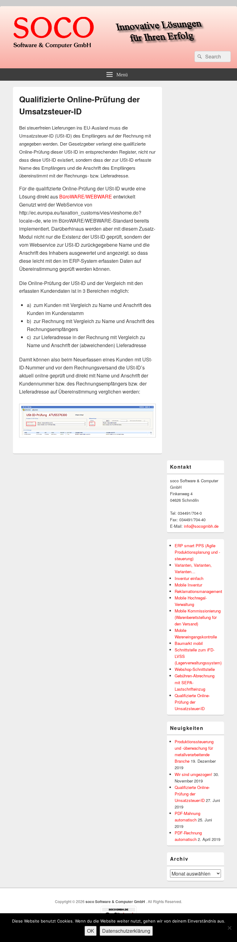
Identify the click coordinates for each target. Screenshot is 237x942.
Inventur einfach (189, 578)
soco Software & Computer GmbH (115, 901)
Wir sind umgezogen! (193, 774)
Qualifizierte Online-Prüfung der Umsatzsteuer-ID (192, 702)
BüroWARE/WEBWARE (85, 196)
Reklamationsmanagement (198, 591)
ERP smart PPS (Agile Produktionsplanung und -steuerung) (197, 552)
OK (90, 930)
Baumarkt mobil (189, 643)
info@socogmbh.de (201, 526)
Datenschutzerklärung (126, 930)
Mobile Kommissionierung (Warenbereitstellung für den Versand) (198, 617)
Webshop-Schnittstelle (195, 669)
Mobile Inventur (188, 585)
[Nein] (229, 928)
